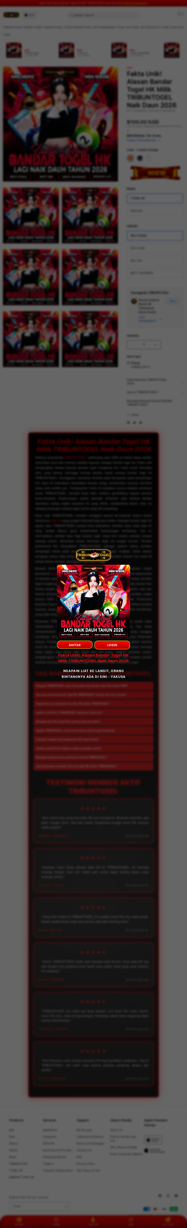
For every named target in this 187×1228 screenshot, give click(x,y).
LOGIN (112, 645)
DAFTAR (75, 645)
